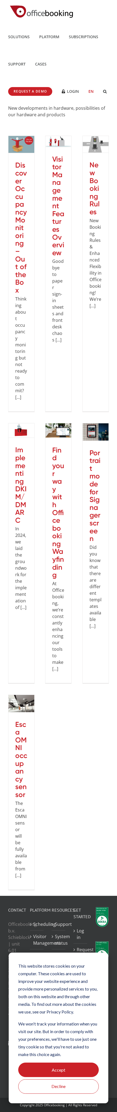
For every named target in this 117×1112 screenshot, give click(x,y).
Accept (58, 1069)
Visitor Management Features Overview (58, 206)
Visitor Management (37, 939)
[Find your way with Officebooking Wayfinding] (58, 430)
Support (59, 924)
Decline (58, 1086)
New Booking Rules (95, 188)
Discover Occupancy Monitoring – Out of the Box (21, 228)
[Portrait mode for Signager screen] (96, 432)
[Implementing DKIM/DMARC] (21, 430)
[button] (105, 91)
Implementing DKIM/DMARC (21, 484)
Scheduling (37, 924)
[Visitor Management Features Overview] (58, 141)
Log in (80, 934)
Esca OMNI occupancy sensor (21, 759)
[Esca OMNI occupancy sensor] (21, 703)
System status (59, 939)
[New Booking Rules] (96, 144)
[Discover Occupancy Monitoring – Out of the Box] (21, 144)
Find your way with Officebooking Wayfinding (58, 512)
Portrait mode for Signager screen (95, 495)
